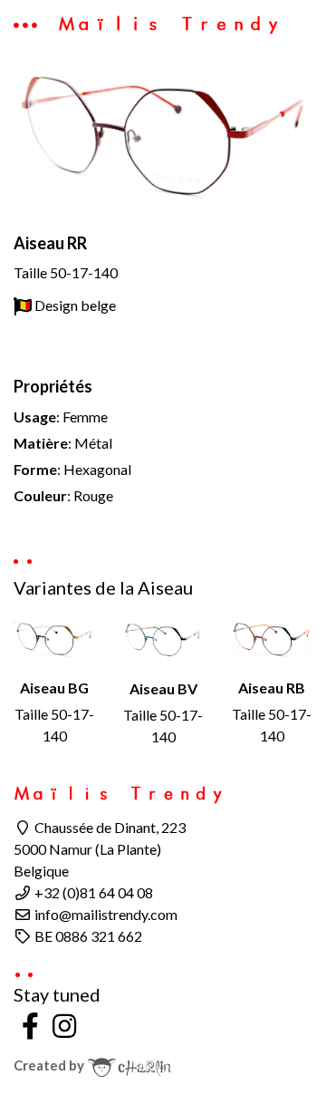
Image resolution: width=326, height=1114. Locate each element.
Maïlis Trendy (170, 23)
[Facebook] (31, 1025)
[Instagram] (65, 1025)
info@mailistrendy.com (104, 914)
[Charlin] (129, 1065)
